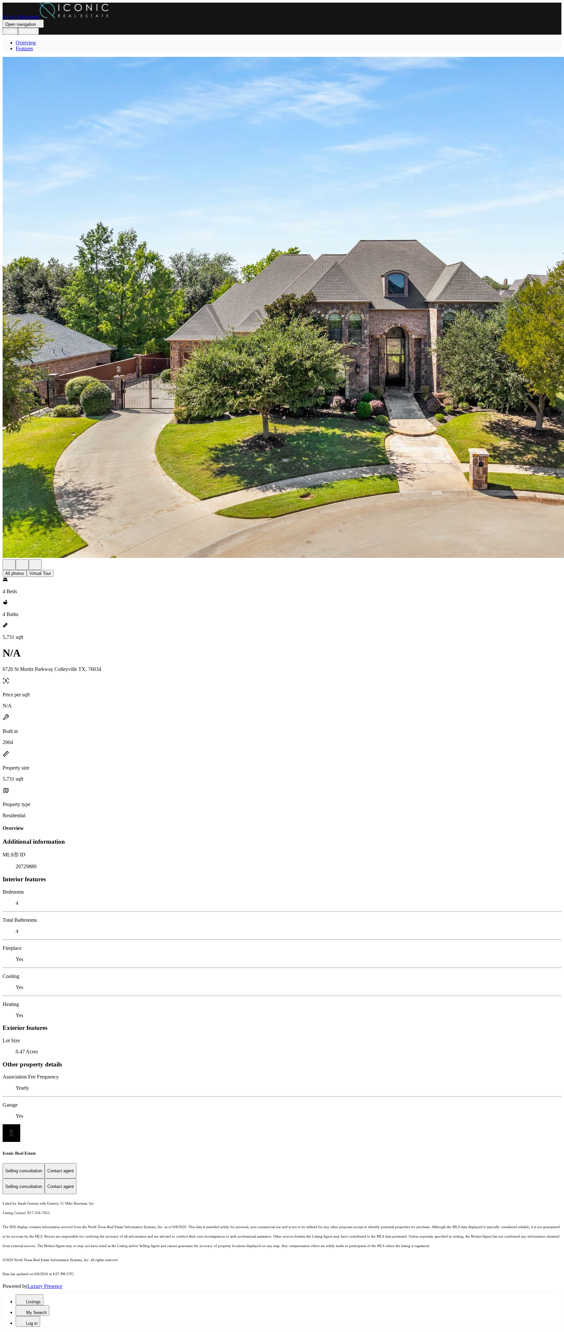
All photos (14, 573)
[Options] (9, 564)
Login (10, 31)
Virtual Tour (40, 573)
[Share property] (35, 564)
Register (28, 31)
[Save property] (22, 564)
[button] (282, 308)
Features (24, 48)
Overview (26, 42)
